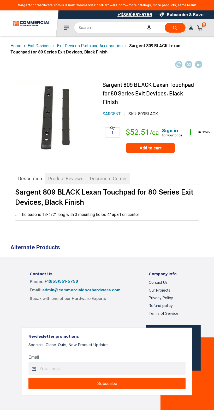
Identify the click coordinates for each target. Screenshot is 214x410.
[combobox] (119, 28)
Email (33, 357)
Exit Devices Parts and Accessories (90, 45)
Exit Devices (39, 45)
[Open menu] (66, 28)
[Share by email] (188, 64)
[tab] (30, 178)
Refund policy (161, 305)
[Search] (175, 28)
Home (15, 45)
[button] (149, 28)
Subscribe (107, 383)
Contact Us (158, 282)
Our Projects (159, 290)
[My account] (191, 28)
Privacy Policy (161, 298)
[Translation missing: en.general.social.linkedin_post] (198, 64)
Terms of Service (164, 313)
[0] (200, 27)
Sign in (170, 131)
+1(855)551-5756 (134, 14)
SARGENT (112, 113)
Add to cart (151, 148)
